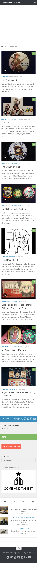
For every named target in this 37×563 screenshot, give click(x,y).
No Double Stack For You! (13, 350)
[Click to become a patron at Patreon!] (11, 449)
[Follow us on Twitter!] (18, 419)
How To (31, 518)
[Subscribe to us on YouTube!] (34, 419)
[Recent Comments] (23, 502)
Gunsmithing (24, 518)
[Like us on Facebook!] (15, 419)
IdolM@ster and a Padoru (13, 209)
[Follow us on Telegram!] (28, 419)
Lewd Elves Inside (10, 260)
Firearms (20, 507)
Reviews (17, 119)
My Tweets (5, 429)
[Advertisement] (18, 24)
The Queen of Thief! (10, 167)
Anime (3, 119)
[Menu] (34, 2)
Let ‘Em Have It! (9, 80)
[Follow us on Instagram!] (22, 419)
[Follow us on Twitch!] (31, 419)
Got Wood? (6, 122)
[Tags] (32, 502)
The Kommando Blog (10, 2)
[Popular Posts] (4, 502)
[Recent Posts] (14, 502)
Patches (4, 77)
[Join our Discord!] (25, 419)
